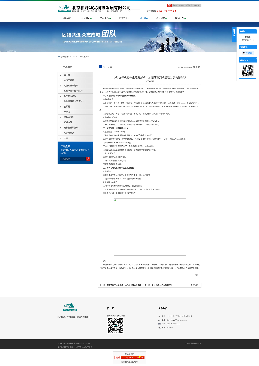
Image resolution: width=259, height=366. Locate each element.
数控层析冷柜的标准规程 (162, 285)
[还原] (196, 67)
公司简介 (86, 18)
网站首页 (67, 18)
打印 (183, 67)
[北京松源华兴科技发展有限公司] (99, 2)
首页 (77, 57)
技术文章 (142, 18)
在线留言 (160, 18)
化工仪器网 (129, 354)
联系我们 (179, 18)
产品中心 (104, 18)
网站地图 (61, 347)
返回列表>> (195, 285)
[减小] (194, 67)
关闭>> (197, 275)
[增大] (199, 67)
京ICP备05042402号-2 (83, 347)
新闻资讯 (123, 18)
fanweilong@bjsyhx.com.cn (189, 5)
